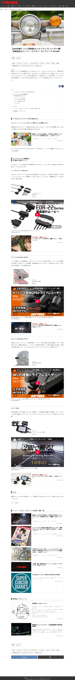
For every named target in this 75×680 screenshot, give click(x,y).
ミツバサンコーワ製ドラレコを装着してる (35, 123)
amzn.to (34, 196)
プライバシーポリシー (33, 678)
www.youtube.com (15, 232)
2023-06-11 (18, 57)
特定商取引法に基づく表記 (45, 678)
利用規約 (26, 678)
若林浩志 (18, 58)
